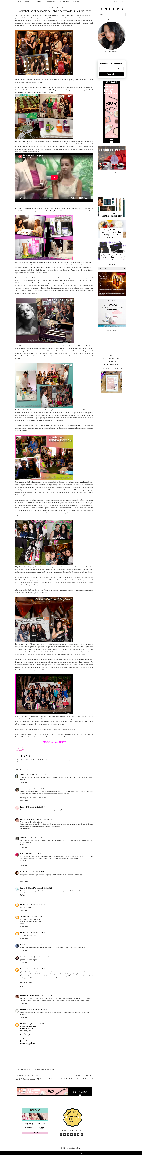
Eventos (33, 761)
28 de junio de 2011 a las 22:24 (36, 969)
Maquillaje (111, 334)
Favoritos (111, 349)
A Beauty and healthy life (40, 585)
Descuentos (64, 2)
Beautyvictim (85, 15)
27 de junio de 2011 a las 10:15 (35, 789)
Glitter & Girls (80, 654)
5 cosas (111, 355)
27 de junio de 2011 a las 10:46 (35, 807)
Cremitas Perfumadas (27, 995)
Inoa (34, 262)
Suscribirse (112, 74)
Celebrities (111, 352)
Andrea (22, 789)
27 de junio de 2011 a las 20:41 (36, 904)
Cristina (22, 872)
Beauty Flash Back (111, 364)
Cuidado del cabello (111, 346)
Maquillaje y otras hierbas (35, 582)
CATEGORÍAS (50, 2)
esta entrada (72, 659)
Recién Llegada (74, 572)
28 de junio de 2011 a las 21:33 (40, 957)
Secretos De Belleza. (26, 888)
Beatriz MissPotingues (27, 819)
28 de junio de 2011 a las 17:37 (33, 945)
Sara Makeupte (25, 957)
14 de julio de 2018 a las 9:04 (35, 1024)
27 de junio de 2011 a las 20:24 (42, 888)
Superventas (112, 361)
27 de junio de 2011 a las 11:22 (37, 837)
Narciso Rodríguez (66, 761)
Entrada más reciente (34, 1078)
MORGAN (23, 837)
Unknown (23, 904)
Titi (21, 916)
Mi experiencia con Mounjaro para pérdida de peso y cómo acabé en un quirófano (111, 233)
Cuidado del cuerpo (111, 343)
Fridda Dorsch (58, 482)
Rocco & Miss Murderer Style (49, 577)
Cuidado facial (111, 337)
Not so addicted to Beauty (73, 1148)
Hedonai (28, 410)
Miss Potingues (55, 582)
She (75, 761)
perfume (111, 340)
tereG (22, 853)
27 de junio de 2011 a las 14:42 (35, 872)
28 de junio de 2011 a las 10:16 (32, 916)
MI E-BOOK (76, 2)
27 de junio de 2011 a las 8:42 (37, 774)
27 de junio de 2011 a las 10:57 (44, 819)
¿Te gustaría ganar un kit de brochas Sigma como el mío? (111, 257)
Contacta (38, 2)
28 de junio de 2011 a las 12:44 (36, 932)
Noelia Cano (24, 774)
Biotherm (26, 761)
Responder (24, 782)
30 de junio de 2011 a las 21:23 (38, 1009)
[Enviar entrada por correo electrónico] (47, 759)
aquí (37, 18)
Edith (22, 945)
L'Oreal (56, 761)
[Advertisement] (113, 409)
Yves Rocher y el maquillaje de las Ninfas (112, 214)
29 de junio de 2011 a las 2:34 (43, 995)
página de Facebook (71, 664)
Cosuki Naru (24, 1009)
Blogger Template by (71, 1153)
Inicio (54, 1083)
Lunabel (22, 807)
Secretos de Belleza (63, 580)
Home (19, 2)
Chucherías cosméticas (111, 358)
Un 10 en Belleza (72, 582)
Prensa (27, 2)
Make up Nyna (49, 25)
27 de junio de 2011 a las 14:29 (33, 853)
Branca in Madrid (35, 654)
